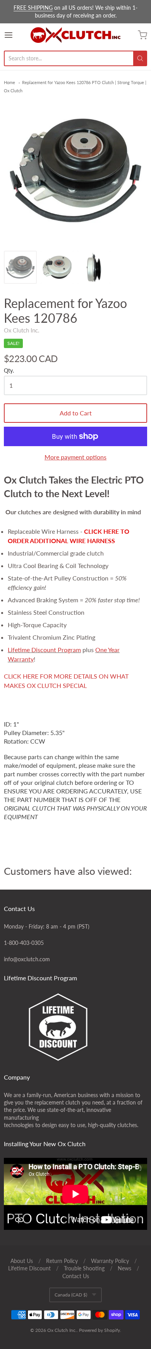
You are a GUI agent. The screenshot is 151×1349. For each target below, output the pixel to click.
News (124, 1268)
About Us (21, 1261)
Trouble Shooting (84, 1268)
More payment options (75, 457)
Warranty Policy (110, 1261)
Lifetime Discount (29, 1268)
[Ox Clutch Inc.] (75, 35)
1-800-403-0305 (24, 942)
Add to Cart (76, 413)
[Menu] (17, 35)
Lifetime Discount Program (44, 649)
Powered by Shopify (99, 1330)
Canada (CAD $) (71, 1295)
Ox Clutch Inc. (21, 330)
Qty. (9, 371)
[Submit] (140, 58)
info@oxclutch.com (27, 959)
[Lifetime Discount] (75, 1027)
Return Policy (62, 1261)
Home (9, 82)
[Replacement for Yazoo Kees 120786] (20, 267)
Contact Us (75, 1276)
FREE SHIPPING (33, 7)
